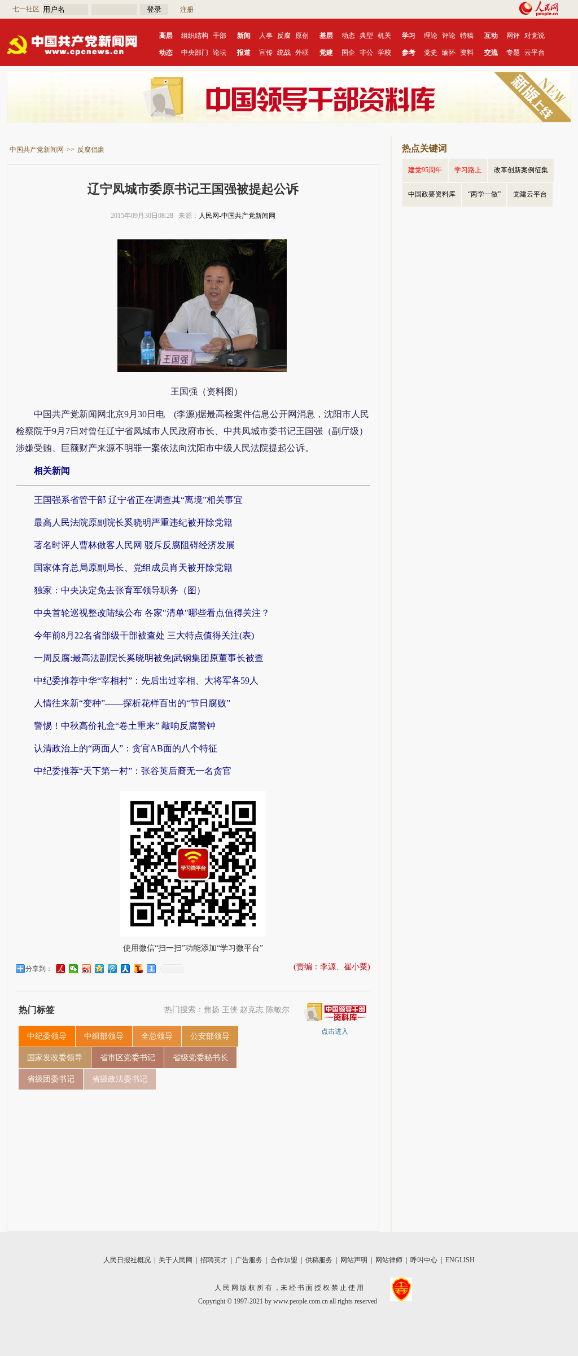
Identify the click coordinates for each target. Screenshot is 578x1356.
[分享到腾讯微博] (112, 968)
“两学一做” (484, 194)
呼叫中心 (423, 1260)
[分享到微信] (73, 968)
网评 (513, 36)
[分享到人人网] (125, 968)
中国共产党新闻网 (37, 150)
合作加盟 (283, 1260)
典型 (366, 36)
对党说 (534, 36)
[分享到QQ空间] (99, 968)
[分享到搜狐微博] (138, 968)
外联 (302, 52)
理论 (430, 36)
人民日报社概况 (127, 1260)
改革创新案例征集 (521, 170)
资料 (467, 52)
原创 (302, 36)
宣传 (266, 52)
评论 (449, 36)
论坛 (219, 52)
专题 (513, 52)
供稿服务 (318, 1260)
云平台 (534, 52)
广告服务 (248, 1260)
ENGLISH (460, 1260)
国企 (348, 52)
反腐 (284, 36)
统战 (284, 52)
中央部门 (194, 52)
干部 (219, 36)
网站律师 (388, 1260)
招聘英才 (213, 1260)
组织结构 (194, 36)
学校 (384, 52)
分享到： (38, 969)
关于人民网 (175, 1260)
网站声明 (353, 1260)
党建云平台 (530, 194)
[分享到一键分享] (151, 968)
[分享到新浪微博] (86, 968)
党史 (430, 52)
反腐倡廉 (90, 150)
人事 (266, 36)
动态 (348, 36)
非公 (366, 52)
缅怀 (449, 52)
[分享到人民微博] (60, 968)
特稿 (467, 36)
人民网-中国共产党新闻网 (237, 216)
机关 (384, 36)
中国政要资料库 (432, 194)
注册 (187, 10)
